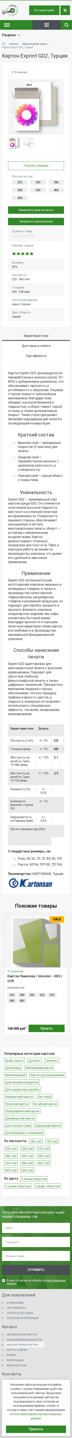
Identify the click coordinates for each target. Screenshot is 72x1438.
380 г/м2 (27, 1163)
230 (12, 995)
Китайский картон (45, 1104)
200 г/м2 (11, 1148)
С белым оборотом (33, 1179)
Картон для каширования (47, 1075)
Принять (36, 1429)
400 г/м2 (43, 1163)
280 (56, 182)
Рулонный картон (16, 1104)
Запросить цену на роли (36, 221)
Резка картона (16, 1365)
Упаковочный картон (19, 1096)
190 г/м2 (52, 1141)
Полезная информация (22, 1318)
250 (38, 182)
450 (19, 198)
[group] (36, 107)
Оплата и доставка (20, 1313)
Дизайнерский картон (20, 1118)
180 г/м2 (35, 1141)
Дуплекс (34, 1060)
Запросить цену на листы (36, 210)
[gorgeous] (32, 235)
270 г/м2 (43, 1148)
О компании (15, 1302)
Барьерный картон (48, 1125)
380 (12, 1000)
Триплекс (51, 1060)
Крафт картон (14, 1060)
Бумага (11, 1354)
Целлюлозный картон (22, 1334)
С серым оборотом (17, 1186)
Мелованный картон (39, 1067)
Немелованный (15, 1075)
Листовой (44, 1096)
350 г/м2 (11, 1163)
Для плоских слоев (18, 1125)
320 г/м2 (43, 1156)
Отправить (36, 1269)
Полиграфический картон (22, 1111)
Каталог (13, 44)
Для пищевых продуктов (21, 1082)
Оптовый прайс (44, 10)
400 (56, 190)
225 (19, 182)
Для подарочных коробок (22, 1089)
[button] (59, 110)
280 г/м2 (11, 1156)
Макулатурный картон (35, 44)
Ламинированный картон (24, 1339)
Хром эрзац (13, 1067)
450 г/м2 (11, 1170)
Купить (47, 1028)
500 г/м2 (27, 1170)
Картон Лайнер (17, 1349)
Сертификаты (16, 1307)
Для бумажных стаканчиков (24, 1132)
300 (19, 190)
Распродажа (15, 1360)
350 (38, 190)
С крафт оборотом (47, 1186)
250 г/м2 (27, 1148)
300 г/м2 (27, 1156)
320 (42, 995)
